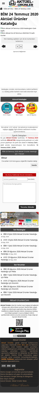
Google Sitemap (16, 376)
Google (8, 372)
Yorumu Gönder (27, 207)
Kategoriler (29, 376)
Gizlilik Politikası (7, 359)
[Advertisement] (19, 70)
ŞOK (13, 366)
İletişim (12, 379)
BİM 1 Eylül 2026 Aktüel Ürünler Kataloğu (20, 246)
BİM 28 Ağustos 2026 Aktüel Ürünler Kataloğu (17, 270)
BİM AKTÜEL (8, 9)
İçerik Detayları (19, 135)
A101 (4, 366)
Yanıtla (34, 165)
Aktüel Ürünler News (19, 381)
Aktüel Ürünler (11, 138)
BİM (8, 366)
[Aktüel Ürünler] (20, 3)
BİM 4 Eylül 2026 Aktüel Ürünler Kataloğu (20, 234)
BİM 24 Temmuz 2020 (23, 9)
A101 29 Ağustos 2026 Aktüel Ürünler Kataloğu (17, 258)
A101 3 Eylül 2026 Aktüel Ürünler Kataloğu (20, 240)
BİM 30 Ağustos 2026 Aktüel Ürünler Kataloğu (17, 252)
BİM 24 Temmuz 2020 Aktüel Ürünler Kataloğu (19, 19)
